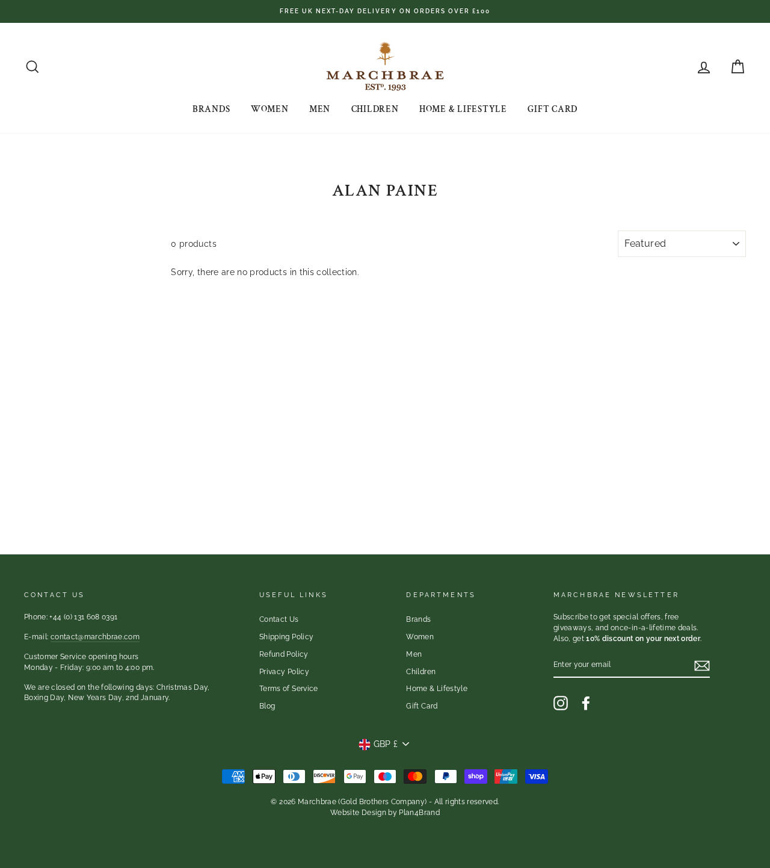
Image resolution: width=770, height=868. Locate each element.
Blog (267, 706)
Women (270, 109)
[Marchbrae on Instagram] (560, 703)
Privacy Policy (284, 672)
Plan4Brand (419, 812)
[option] (385, 11)
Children (375, 109)
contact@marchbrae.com (95, 637)
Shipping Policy (286, 637)
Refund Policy (284, 654)
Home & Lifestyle (463, 109)
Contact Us (279, 619)
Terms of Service (288, 688)
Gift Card (553, 109)
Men (319, 109)
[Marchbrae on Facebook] (586, 703)
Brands (211, 109)
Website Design (358, 812)
